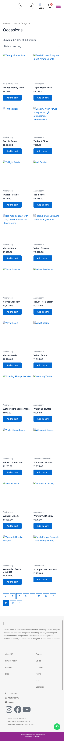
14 (46, 596)
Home (6, 23)
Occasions (15, 23)
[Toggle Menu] (58, 6)
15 (53, 596)
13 (39, 596)
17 (13, 603)
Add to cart (12, 97)
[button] (10, 702)
